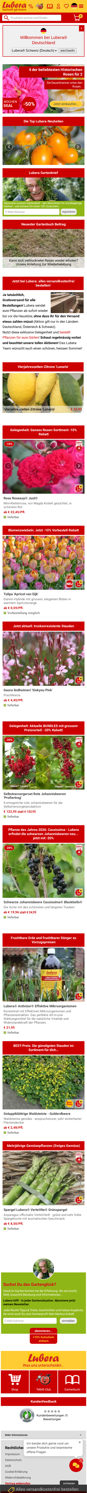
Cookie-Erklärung (16, 1471)
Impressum (12, 1454)
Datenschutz (13, 1460)
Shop (14, 1389)
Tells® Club (43, 1389)
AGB (8, 1465)
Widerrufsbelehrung (18, 1477)
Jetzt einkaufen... (66, 104)
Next (78, 147)
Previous (9, 147)
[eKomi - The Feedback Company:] (27, 1415)
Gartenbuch (72, 1389)
